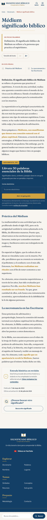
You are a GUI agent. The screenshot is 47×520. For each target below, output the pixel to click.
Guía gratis (28, 488)
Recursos (5, 488)
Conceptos (28, 483)
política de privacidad (20, 205)
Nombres (5, 469)
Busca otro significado (24, 408)
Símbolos (6, 483)
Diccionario (11, 12)
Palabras (27, 465)
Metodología (7, 501)
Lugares (27, 469)
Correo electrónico (8, 184)
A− (20, 56)
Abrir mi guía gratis (23, 196)
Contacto (27, 501)
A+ (26, 56)
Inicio (3, 12)
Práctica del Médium (13, 68)
